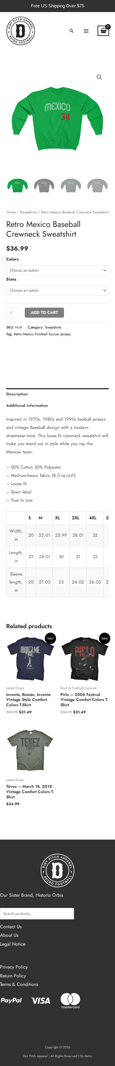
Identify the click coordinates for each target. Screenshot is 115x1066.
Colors (12, 259)
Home (11, 212)
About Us (9, 935)
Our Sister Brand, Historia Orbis (31, 895)
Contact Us (11, 926)
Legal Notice (12, 944)
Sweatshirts (28, 212)
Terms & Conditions (19, 984)
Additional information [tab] (27, 405)
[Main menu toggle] (86, 31)
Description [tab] (17, 394)
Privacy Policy (14, 967)
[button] (71, 31)
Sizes (11, 279)
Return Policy (13, 975)
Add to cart (44, 312)
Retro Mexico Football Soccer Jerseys (42, 334)
